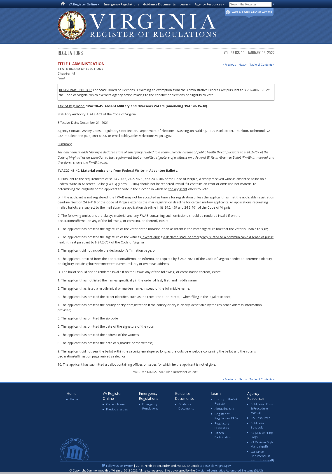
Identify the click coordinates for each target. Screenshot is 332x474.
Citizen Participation (223, 435)
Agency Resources (208, 4)
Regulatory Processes (222, 425)
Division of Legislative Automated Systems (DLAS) (229, 470)
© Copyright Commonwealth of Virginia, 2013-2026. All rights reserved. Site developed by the (166, 470)
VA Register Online (83, 4)
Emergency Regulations (121, 4)
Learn (184, 4)
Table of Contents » (262, 65)
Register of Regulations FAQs (226, 416)
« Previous (229, 65)
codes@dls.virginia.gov (215, 466)
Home (74, 399)
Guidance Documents (159, 4)
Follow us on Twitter (119, 466)
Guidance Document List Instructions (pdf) (262, 456)
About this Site (224, 409)
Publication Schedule (258, 425)
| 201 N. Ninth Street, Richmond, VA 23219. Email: (168, 466)
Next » (243, 65)
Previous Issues (117, 409)
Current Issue (115, 404)
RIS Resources (260, 418)
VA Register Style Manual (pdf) (262, 444)
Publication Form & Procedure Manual (262, 408)
